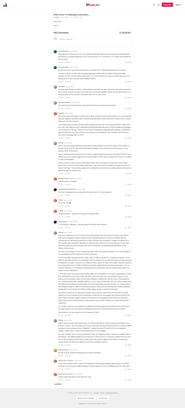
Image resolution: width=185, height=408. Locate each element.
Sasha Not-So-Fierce (65, 360)
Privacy (96, 393)
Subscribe (167, 5)
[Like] (71, 17)
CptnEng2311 (63, 221)
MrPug (60, 143)
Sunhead (61, 86)
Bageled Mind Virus (65, 178)
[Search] (154, 5)
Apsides (61, 113)
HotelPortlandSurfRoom (67, 189)
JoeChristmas (63, 350)
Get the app (103, 398)
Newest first (126, 33)
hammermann (63, 51)
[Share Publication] (159, 5)
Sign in (178, 5)
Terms (102, 393)
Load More (58, 384)
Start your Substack (87, 398)
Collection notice (112, 393)
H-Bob (60, 200)
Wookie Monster (64, 102)
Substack (82, 403)
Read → (56, 25)
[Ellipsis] (130, 51)
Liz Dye (56, 17)
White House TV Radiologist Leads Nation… (72, 15)
